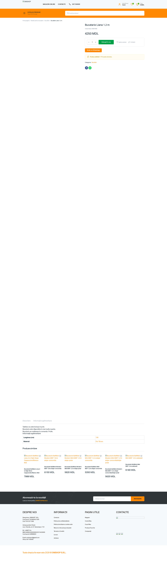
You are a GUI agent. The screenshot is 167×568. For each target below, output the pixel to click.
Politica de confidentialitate (61, 521)
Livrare (56, 534)
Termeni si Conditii (59, 531)
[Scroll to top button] (162, 563)
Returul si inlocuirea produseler (62, 528)
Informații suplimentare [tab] (42, 421)
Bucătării (47, 20)
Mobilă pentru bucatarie (37, 20)
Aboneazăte (137, 498)
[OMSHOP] (31, 4)
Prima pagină (26, 20)
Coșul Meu (88, 524)
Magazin (87, 517)
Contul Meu (88, 521)
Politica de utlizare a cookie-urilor (63, 524)
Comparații (88, 531)
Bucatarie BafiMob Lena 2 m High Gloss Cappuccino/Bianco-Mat (32, 471)
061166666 (76, 4)
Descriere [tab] (26, 421)
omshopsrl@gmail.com (32, 537)
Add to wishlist (122, 42)
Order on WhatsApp (93, 50)
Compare (132, 42)
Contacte (56, 517)
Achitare (56, 538)
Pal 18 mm (99, 441)
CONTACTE (62, 4)
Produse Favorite (90, 528)
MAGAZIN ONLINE (49, 4)
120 (97, 437)
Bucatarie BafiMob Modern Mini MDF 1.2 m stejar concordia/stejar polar (113, 471)
